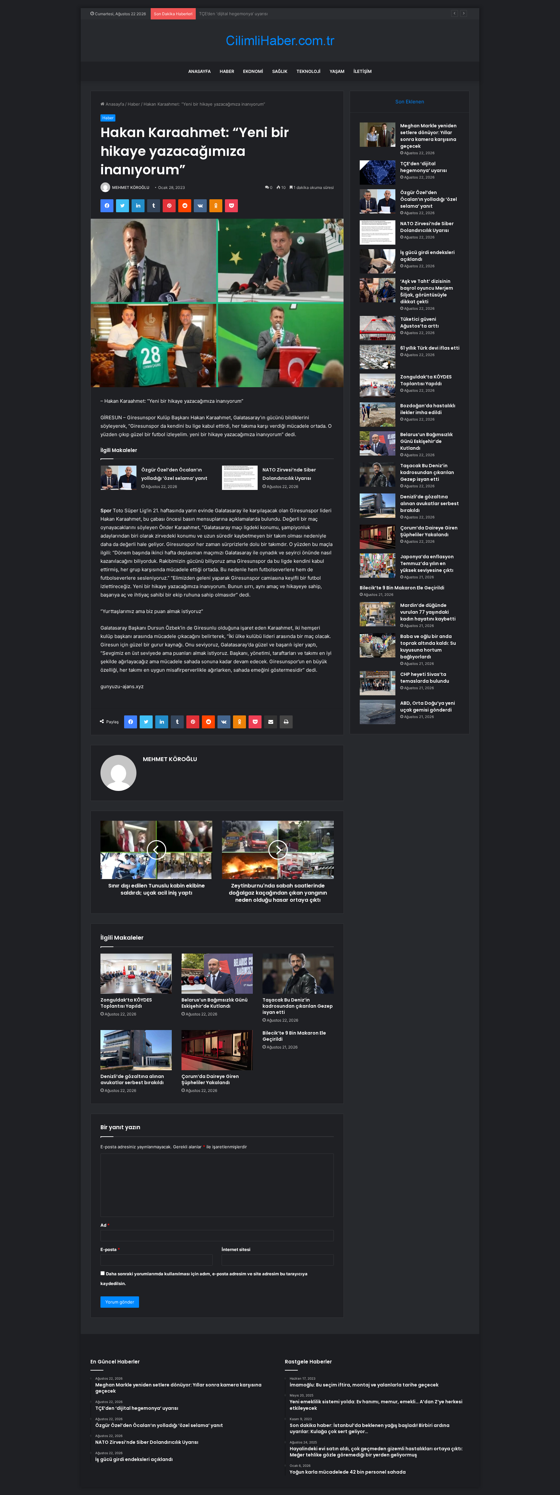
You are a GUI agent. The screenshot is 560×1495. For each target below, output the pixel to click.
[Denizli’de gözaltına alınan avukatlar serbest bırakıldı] (136, 1050)
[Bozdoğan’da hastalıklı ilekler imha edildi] (377, 414)
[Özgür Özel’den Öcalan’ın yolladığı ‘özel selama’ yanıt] (118, 478)
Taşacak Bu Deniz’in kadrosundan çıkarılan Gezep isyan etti (297, 1006)
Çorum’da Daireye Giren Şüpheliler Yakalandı (210, 1079)
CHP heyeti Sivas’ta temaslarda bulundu (424, 677)
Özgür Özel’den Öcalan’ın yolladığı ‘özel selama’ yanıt (251, 13)
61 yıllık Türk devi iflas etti (430, 348)
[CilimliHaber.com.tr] (280, 41)
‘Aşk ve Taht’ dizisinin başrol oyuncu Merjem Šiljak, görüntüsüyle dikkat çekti (426, 291)
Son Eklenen (409, 102)
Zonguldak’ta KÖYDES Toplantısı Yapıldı (126, 1003)
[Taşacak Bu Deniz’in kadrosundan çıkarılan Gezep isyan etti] (298, 974)
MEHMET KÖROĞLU (130, 187)
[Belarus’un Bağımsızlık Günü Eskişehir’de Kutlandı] (217, 974)
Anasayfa (199, 71)
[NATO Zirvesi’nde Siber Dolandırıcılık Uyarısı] (240, 478)
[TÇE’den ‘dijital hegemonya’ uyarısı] (377, 172)
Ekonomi (253, 71)
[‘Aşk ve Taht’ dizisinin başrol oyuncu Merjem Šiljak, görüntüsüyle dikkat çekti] (377, 290)
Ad (105, 1225)
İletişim (363, 71)
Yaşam (337, 71)
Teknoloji (309, 71)
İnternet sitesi (236, 1249)
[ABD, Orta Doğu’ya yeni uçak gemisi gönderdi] (377, 712)
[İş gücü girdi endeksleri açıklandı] (377, 261)
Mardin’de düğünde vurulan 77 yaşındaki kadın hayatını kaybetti (428, 612)
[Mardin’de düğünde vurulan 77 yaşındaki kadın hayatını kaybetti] (377, 614)
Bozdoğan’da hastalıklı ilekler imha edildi (427, 409)
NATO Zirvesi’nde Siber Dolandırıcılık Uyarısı (427, 227)
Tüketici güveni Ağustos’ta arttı (419, 322)
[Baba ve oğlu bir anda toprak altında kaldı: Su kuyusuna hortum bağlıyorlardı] (377, 645)
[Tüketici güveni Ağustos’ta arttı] (377, 328)
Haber (227, 71)
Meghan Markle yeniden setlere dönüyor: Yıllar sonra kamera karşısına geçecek (428, 135)
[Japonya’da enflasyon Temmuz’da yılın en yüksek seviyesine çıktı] (377, 565)
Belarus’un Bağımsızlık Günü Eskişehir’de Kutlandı (214, 1003)
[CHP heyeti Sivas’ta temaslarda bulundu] (377, 683)
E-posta (110, 1249)
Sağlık (279, 71)
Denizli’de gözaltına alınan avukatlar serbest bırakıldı (132, 1079)
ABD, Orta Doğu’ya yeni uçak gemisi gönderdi (427, 706)
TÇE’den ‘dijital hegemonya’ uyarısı (423, 167)
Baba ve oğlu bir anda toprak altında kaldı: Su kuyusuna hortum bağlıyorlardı (428, 646)
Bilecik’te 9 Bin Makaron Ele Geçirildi (294, 1036)
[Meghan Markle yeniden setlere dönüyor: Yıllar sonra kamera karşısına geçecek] (377, 134)
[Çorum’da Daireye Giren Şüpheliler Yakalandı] (217, 1050)
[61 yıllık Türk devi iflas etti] (377, 357)
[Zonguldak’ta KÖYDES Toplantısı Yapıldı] (136, 974)
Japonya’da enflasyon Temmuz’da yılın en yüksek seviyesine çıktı (427, 563)
